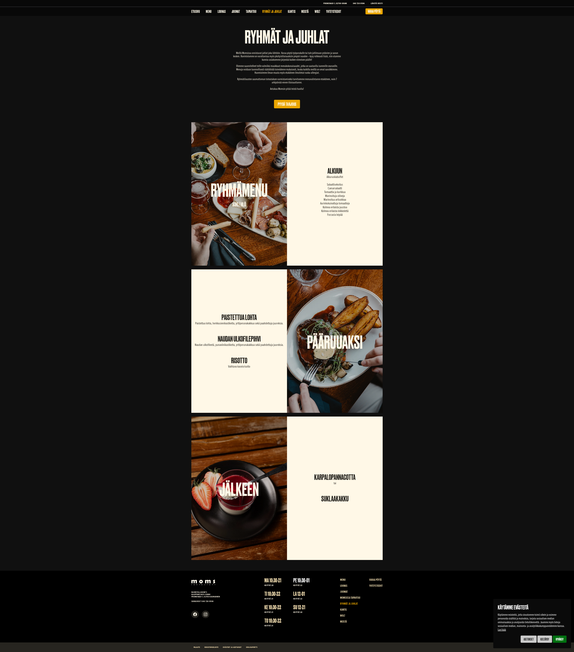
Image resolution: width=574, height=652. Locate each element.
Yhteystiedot (333, 11)
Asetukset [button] (529, 639)
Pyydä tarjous (287, 104)
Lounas (222, 11)
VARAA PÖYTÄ (375, 580)
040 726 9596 (359, 3)
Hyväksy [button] (560, 639)
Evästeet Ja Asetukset (232, 647)
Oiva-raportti (251, 647)
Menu (209, 11)
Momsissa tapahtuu (350, 598)
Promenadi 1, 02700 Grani (335, 3)
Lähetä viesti (377, 3)
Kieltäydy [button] (544, 639)
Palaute (197, 647)
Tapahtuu (251, 11)
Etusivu (195, 11)
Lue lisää (502, 629)
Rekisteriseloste (211, 647)
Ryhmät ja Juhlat (272, 11)
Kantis (291, 11)
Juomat (236, 11)
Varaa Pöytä (374, 11)
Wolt (317, 11)
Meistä (305, 11)
